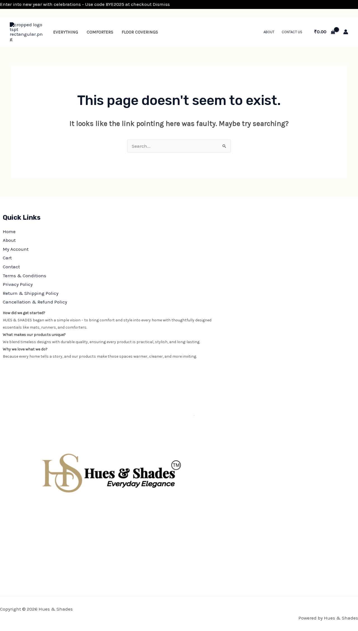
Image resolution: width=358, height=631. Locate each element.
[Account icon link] (345, 31)
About (268, 32)
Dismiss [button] (161, 4)
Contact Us (292, 32)
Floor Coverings (140, 32)
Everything (65, 32)
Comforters (100, 32)
